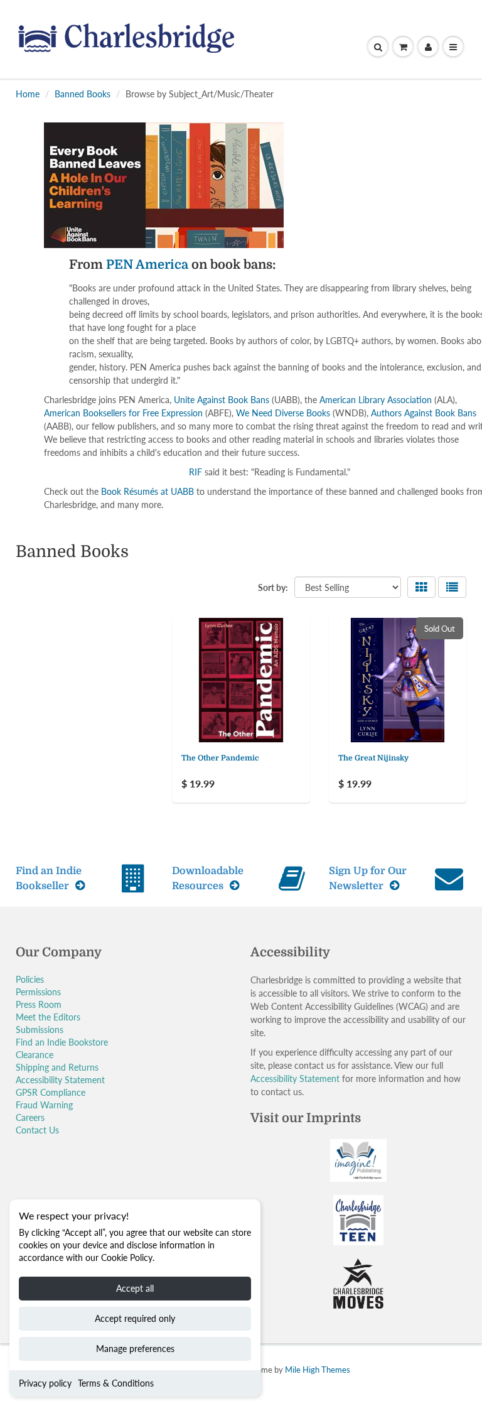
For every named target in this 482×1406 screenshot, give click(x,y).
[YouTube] (395, 290)
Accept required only (135, 1318)
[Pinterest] (333, 290)
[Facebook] (303, 290)
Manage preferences (135, 1348)
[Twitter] (272, 290)
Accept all (135, 1288)
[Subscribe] (386, 251)
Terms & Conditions (116, 1383)
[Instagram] (364, 290)
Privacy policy (45, 1383)
